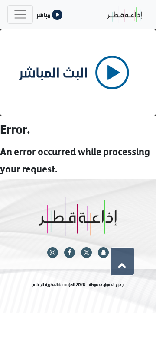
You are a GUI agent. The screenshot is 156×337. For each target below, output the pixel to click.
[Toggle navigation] (20, 14)
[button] (122, 261)
